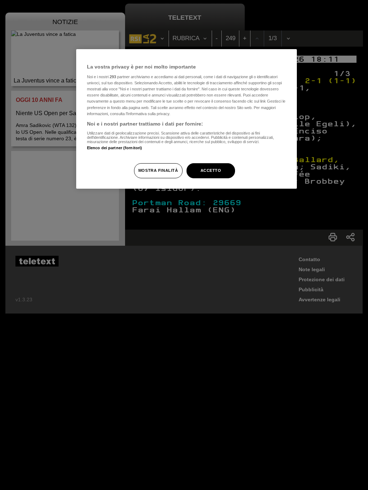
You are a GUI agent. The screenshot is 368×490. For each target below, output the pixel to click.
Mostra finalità (158, 170)
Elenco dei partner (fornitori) (114, 148)
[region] (186, 119)
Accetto (211, 170)
